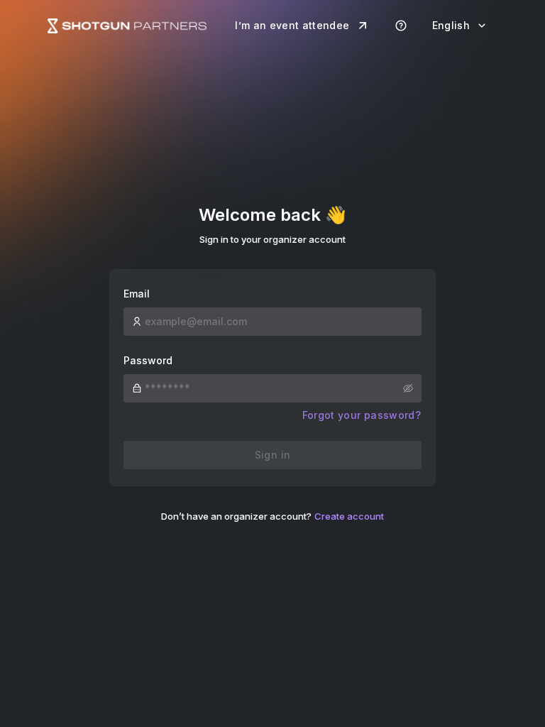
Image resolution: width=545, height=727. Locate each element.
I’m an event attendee (292, 25)
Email (136, 294)
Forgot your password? (361, 415)
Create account (349, 516)
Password (147, 360)
